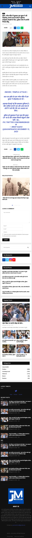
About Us (13, 1)
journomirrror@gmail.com (19, 525)
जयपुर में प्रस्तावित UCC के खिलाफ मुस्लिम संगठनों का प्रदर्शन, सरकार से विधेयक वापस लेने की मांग (19, 434)
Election (4, 378)
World (3, 376)
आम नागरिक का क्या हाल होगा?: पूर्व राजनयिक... (8, 341)
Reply (11, 394)
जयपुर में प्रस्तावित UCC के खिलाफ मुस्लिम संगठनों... (21, 355)
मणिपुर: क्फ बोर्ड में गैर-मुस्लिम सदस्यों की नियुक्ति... (21, 341)
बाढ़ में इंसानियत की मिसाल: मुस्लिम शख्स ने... (8, 355)
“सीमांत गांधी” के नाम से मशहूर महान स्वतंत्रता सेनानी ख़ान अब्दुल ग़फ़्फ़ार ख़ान (15, 199)
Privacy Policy (10, 536)
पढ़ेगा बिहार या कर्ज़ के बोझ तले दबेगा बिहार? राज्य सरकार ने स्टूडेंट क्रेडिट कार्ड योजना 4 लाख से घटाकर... (20, 402)
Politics (4, 369)
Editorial (4, 373)
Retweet (15, 394)
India (4, 13)
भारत (2, 440)
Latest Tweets (5, 386)
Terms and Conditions (19, 536)
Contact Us (18, 1)
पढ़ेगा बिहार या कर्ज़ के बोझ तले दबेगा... (12, 323)
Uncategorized (6, 371)
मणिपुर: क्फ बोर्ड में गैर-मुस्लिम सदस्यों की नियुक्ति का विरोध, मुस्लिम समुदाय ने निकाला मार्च (20, 418)
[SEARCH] (28, 247)
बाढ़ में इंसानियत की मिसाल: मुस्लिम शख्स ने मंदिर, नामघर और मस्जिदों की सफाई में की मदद (19, 426)
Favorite (20, 394)
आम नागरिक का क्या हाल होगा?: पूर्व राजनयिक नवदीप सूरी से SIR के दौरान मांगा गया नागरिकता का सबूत (19, 410)
